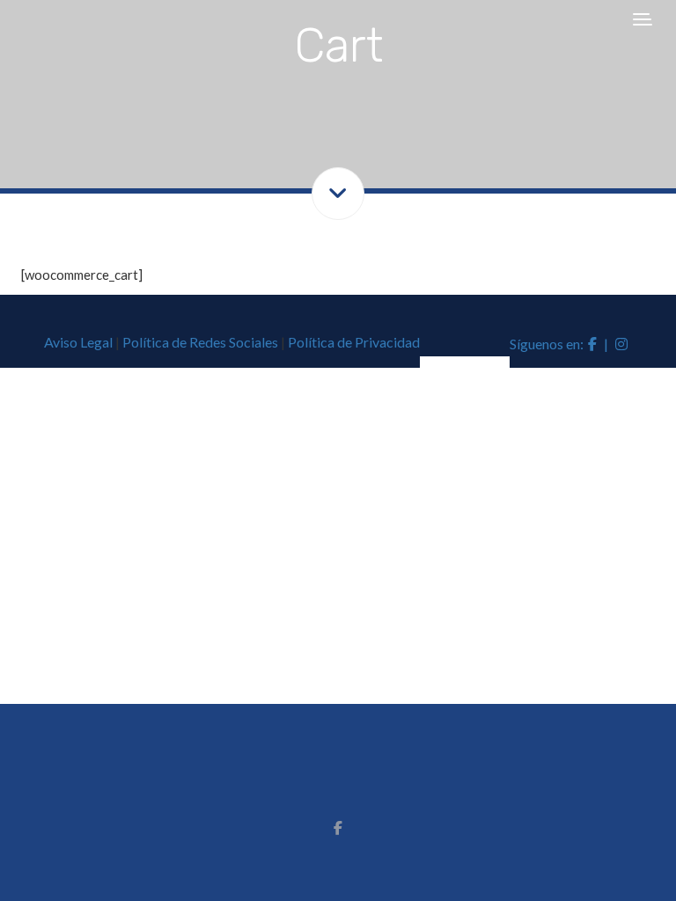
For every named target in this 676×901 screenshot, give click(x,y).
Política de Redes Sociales (200, 341)
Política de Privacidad (354, 341)
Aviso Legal (78, 341)
